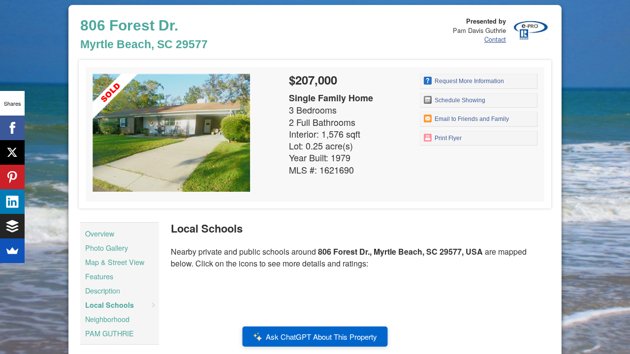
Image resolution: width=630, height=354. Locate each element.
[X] (12, 152)
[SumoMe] (12, 250)
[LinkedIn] (12, 201)
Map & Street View (114, 262)
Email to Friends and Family (471, 119)
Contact (495, 39)
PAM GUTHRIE (109, 333)
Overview (99, 233)
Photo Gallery (106, 247)
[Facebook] (12, 128)
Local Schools (109, 305)
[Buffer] (12, 226)
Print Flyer (447, 138)
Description (102, 290)
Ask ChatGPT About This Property (321, 336)
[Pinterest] (12, 177)
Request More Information (468, 81)
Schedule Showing (459, 100)
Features (99, 276)
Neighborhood (107, 319)
